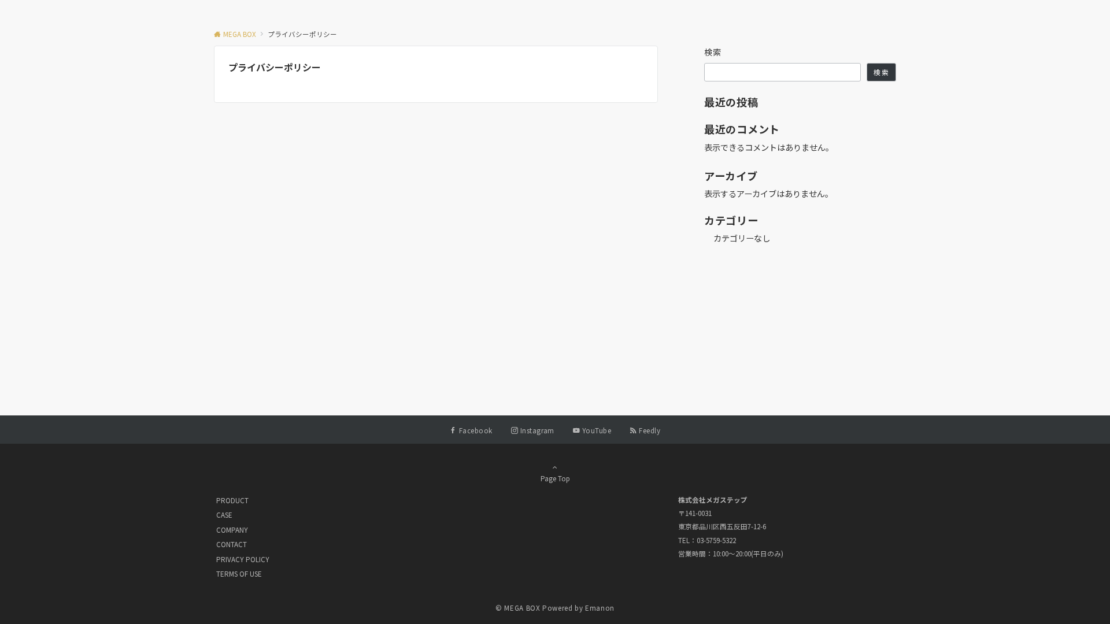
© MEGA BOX (517, 607)
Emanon (600, 607)
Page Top (555, 478)
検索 (713, 52)
